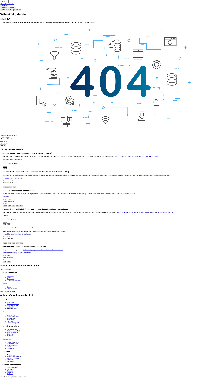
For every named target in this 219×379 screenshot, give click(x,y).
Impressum (10, 276)
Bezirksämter (11, 318)
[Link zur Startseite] (7, 4)
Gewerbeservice (12, 308)
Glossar (9, 287)
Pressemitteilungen (13, 342)
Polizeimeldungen (12, 343)
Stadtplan (10, 374)
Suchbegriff (3, 141)
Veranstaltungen (12, 345)
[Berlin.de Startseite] (7, 291)
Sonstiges (6, 196)
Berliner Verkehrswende (14, 356)
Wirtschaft (10, 371)
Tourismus (10, 369)
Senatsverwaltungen (13, 316)
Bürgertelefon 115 (12, 305)
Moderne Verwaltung (13, 358)
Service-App (10, 302)
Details (137, 156)
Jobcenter (10, 321)
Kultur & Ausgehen (12, 367)
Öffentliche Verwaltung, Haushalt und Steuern (17, 234)
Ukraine (9, 347)
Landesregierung (12, 329)
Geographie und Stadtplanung (12, 159)
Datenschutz (10, 279)
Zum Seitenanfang (5, 269)
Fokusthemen (11, 355)
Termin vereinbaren (13, 304)
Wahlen (5, 215)
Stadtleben (10, 372)
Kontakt (9, 277)
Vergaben (10, 335)
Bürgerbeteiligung (12, 332)
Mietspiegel (10, 359)
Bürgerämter (10, 319)
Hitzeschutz (10, 348)
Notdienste (10, 307)
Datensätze (4, 137)
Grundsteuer (10, 361)
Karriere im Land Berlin (14, 331)
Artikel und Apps (6, 139)
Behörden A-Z (11, 315)
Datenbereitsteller (12, 288)
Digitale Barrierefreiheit (14, 280)
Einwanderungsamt (13, 323)
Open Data (10, 334)
